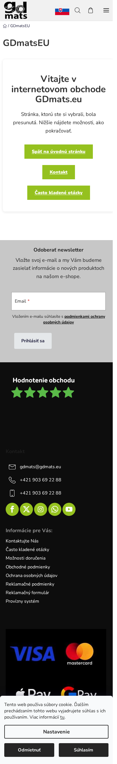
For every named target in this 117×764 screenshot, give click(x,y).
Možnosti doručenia (25, 558)
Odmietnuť (29, 750)
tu (62, 717)
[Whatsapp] (54, 509)
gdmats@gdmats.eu (40, 467)
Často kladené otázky (59, 193)
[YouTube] (69, 509)
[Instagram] (40, 509)
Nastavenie (56, 731)
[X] (26, 509)
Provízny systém (22, 601)
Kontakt (59, 172)
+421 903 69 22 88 (40, 480)
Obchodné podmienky (28, 567)
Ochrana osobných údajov (31, 575)
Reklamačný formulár (27, 593)
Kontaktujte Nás (22, 541)
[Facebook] (12, 509)
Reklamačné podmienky (30, 584)
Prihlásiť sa (33, 341)
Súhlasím (83, 750)
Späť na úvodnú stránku (58, 151)
